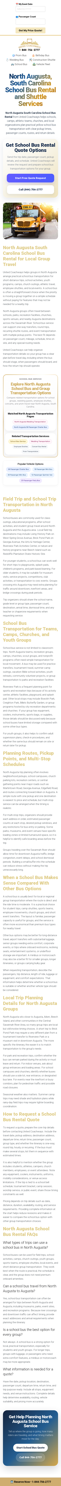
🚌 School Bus (19, 64)
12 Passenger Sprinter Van (42, 475)
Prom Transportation (30, 451)
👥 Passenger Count (26, 16)
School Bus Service (18, 441)
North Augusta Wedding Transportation (30, 422)
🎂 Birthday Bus (40, 55)
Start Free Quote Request (30, 178)
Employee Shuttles (21, 447)
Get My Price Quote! (30, 30)
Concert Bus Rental (39, 447)
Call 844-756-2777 (30, 1457)
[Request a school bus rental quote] (30, 221)
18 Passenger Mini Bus (43, 469)
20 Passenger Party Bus (30, 480)
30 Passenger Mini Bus (17, 475)
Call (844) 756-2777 (30, 189)
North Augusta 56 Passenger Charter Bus (30, 427)
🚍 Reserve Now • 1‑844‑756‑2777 (30, 1481)
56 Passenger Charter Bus (18, 469)
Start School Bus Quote (30, 1447)
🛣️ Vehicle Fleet (41, 64)
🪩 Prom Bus (19, 55)
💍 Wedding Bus (15, 59)
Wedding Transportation (40, 441)
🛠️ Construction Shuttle (42, 59)
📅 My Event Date (24, 4)
